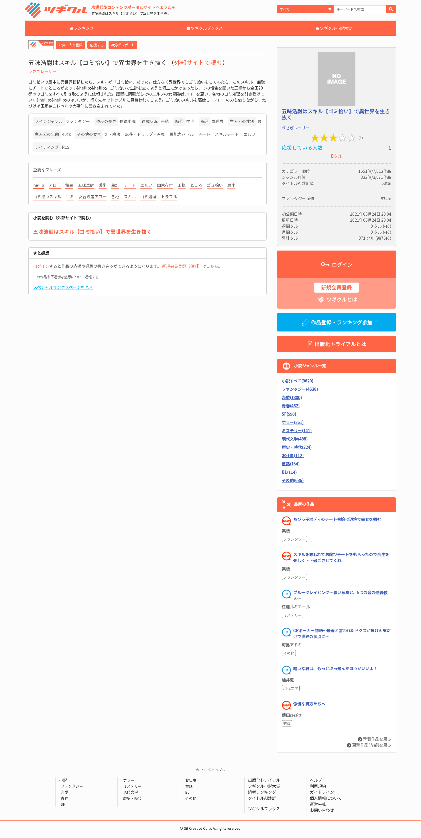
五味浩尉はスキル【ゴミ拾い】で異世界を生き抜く (92, 231)
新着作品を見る (376, 739)
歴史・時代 (132, 798)
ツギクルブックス (207, 28)
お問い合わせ (322, 810)
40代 (66, 134)
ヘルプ (316, 780)
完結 (165, 121)
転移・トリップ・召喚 (145, 134)
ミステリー (292, 615)
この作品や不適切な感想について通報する (66, 276)
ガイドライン (322, 792)
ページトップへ (213, 769)
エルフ (249, 134)
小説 (63, 780)
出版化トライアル (264, 780)
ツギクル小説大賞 (336, 28)
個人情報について (326, 798)
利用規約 (318, 786)
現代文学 (290, 688)
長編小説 (127, 121)
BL (187, 792)
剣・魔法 (112, 134)
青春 (64, 798)
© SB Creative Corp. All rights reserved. (210, 828)
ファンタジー (78, 121)
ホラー (128, 780)
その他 (288, 653)
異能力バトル (182, 134)
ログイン (41, 266)
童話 (189, 786)
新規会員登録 (336, 287)
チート (204, 134)
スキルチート (227, 134)
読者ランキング (262, 792)
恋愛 (287, 723)
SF (63, 804)
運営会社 (318, 804)
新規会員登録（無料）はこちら (190, 266)
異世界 (218, 121)
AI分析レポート (123, 44)
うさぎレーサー (42, 71)
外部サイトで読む (198, 62)
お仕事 (190, 780)
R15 (65, 147)
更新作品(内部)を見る (371, 745)
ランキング (84, 28)
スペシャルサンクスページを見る (63, 287)
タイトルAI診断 (262, 798)
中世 (190, 121)
